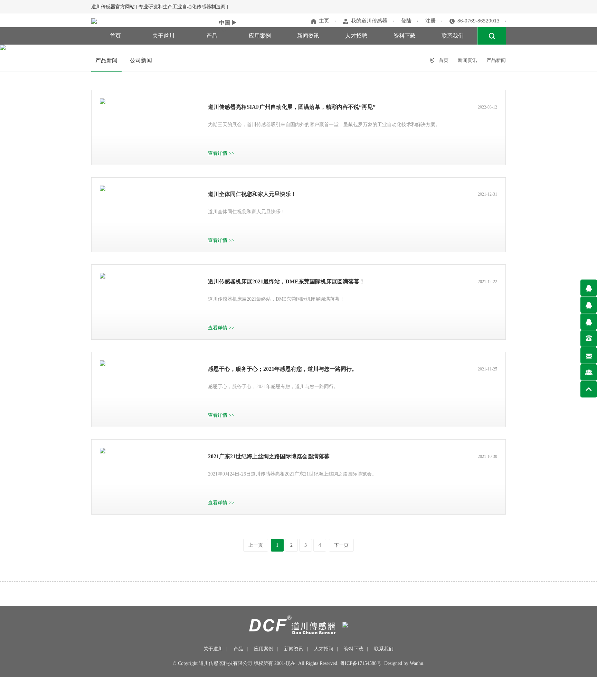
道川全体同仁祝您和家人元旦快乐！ (252, 194)
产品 (211, 36)
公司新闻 (141, 60)
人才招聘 (356, 36)
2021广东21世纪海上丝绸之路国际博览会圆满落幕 (269, 456)
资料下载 (405, 36)
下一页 (341, 545)
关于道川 (163, 36)
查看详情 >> (221, 153)
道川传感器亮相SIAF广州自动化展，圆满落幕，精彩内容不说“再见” (292, 107)
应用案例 (260, 36)
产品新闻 (106, 60)
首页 (115, 36)
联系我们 (453, 36)
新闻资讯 (308, 36)
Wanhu (416, 663)
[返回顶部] (588, 389)
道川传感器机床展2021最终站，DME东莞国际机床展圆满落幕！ (286, 281)
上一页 (255, 545)
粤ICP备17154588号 (360, 663)
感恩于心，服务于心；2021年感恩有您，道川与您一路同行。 (282, 369)
